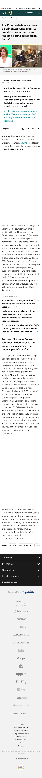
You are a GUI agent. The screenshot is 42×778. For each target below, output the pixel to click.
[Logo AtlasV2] (21, 698)
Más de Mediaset (10, 582)
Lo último (5, 18)
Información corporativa (21, 727)
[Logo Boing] (21, 650)
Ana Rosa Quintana (25, 545)
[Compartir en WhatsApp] (23, 129)
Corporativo (8, 570)
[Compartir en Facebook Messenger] (33, 129)
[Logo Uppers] (21, 674)
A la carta (14, 18)
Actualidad (7, 557)
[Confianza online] (21, 769)
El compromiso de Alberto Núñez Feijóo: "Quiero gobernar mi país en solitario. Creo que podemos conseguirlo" (21, 328)
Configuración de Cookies (21, 734)
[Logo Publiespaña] (21, 705)
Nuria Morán (26, 80)
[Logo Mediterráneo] (21, 713)
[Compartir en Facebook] (38, 129)
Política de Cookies (21, 737)
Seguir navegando (10, 576)
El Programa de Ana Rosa (11, 80)
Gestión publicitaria (21, 740)
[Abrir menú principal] (39, 13)
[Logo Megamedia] (22, 758)
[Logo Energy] (21, 658)
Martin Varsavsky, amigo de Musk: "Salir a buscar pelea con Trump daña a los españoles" (20, 303)
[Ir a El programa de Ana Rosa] (10, 13)
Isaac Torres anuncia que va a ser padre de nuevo (19, 8)
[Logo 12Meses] (21, 689)
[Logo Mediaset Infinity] (21, 603)
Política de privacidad (21, 730)
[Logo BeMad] (21, 666)
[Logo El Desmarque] (21, 635)
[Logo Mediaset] (21, 593)
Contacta (21, 746)
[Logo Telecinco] (21, 611)
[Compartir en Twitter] (28, 129)
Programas (7, 563)
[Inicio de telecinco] (3, 13)
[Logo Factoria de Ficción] (21, 643)
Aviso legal (21, 724)
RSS (21, 743)
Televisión (12, 545)
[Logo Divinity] (21, 627)
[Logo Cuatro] (21, 619)
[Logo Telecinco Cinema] (21, 682)
